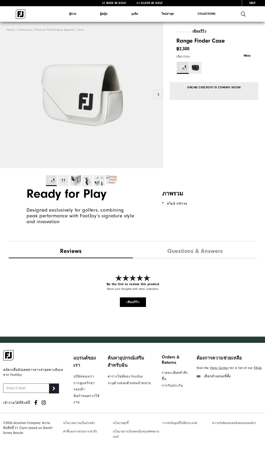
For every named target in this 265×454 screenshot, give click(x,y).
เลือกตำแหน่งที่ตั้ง (217, 376)
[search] (243, 14)
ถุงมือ (134, 14)
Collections (206, 14)
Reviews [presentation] (71, 251)
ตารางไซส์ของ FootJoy (125, 376)
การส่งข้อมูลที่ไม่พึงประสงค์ (180, 423)
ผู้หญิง (103, 14)
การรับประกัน (172, 385)
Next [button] (158, 94)
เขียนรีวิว (199, 31)
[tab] (71, 251)
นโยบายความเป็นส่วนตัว (79, 423)
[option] (81, 95)
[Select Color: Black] (195, 68)
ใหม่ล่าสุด (167, 14)
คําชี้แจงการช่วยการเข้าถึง (80, 431)
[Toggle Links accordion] (87, 361)
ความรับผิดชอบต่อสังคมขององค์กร (234, 423)
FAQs (258, 368)
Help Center (219, 368)
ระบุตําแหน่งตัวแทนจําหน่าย (129, 383)
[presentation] (195, 251)
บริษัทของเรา (83, 376)
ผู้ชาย (72, 14)
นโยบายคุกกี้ (121, 423)
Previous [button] (4, 94)
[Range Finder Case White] (81, 95)
